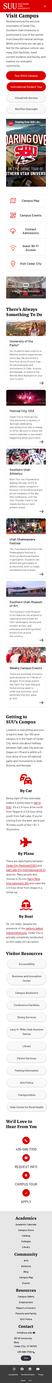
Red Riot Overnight (26, 109)
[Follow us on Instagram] (14, 1369)
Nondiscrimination (28, 1375)
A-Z (30, 1380)
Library (26, 1046)
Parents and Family (26, 1313)
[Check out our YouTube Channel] (38, 1369)
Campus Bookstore (26, 992)
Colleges (26, 1241)
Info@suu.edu (24, 1332)
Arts (26, 1260)
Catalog (26, 1235)
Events (26, 1283)
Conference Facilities (27, 1005)
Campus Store (26, 1230)
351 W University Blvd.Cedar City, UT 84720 (25, 1342)
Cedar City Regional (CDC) (21, 865)
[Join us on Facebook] (22, 1369)
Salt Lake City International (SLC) (25, 870)
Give (26, 1358)
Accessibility (27, 964)
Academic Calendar (26, 1224)
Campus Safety (26, 1296)
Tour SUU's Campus (26, 75)
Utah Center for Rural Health (27, 1107)
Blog (26, 1271)
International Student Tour (26, 86)
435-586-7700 (24, 1351)
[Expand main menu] (45, 6)
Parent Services (26, 1058)
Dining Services (26, 1017)
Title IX (23, 1380)
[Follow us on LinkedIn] (30, 1369)
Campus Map (26, 1277)
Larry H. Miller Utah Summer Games (27, 1031)
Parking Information (27, 1070)
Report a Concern (26, 1307)
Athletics (26, 1266)
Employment (26, 1302)
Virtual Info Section (26, 97)
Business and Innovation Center (26, 978)
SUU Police (26, 1082)
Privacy (40, 1375)
